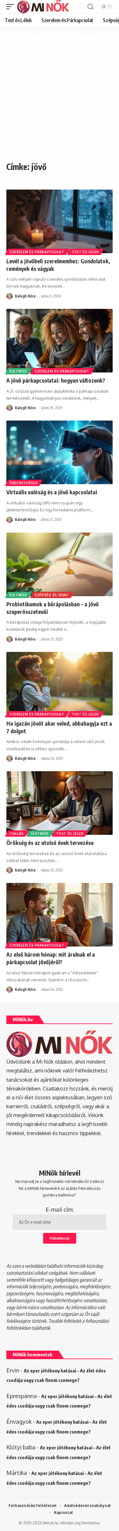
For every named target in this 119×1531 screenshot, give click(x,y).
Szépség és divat (52, 595)
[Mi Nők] (43, 6)
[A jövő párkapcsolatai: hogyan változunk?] (59, 340)
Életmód (18, 371)
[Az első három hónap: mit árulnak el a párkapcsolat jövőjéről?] (59, 915)
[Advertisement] (59, 97)
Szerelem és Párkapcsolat (37, 252)
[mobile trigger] (11, 6)
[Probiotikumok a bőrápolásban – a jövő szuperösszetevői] (59, 564)
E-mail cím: (60, 1209)
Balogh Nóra (25, 296)
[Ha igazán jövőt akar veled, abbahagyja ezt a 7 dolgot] (59, 684)
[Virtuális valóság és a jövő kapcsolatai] (59, 452)
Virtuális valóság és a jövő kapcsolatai (51, 492)
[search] (90, 7)
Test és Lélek (85, 252)
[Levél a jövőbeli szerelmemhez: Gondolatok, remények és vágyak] (59, 221)
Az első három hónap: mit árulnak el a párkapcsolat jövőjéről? (50, 958)
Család (17, 833)
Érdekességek (24, 483)
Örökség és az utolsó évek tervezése (50, 842)
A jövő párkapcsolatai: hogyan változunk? (55, 380)
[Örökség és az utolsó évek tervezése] (59, 803)
